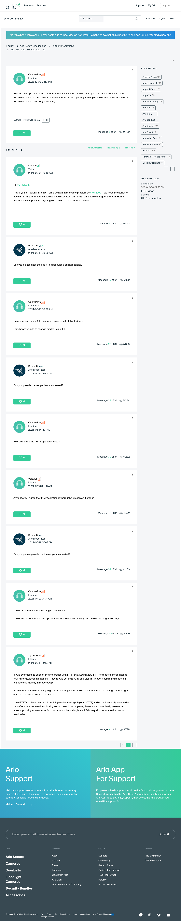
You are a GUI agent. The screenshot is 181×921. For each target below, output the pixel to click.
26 (109, 224)
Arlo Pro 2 (147, 114)
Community (104, 861)
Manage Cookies (47, 917)
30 (109, 457)
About (55, 856)
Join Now (150, 18)
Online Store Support (109, 870)
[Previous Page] (116, 745)
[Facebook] (141, 914)
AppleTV (147, 95)
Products (29, 6)
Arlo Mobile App (150, 102)
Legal (75, 914)
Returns (102, 880)
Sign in (162, 18)
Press (55, 865)
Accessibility (85, 914)
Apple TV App (149, 89)
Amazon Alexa (150, 77)
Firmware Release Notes (155, 157)
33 (110, 634)
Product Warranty (107, 885)
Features (147, 151)
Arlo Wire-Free (150, 138)
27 (110, 280)
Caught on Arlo (60, 875)
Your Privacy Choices (101, 914)
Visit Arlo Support (15, 804)
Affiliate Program (153, 861)
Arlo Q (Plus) (149, 120)
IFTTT (45, 120)
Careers (56, 861)
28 (109, 344)
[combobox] (122, 19)
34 (109, 729)
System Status (105, 865)
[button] (132, 70)
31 (110, 513)
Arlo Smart (148, 132)
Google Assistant (151, 163)
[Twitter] (159, 915)
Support (139, 6)
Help (172, 18)
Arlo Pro (146, 108)
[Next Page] (172, 169)
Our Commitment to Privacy (66, 885)
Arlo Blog (57, 880)
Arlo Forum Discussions (33, 46)
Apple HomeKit (150, 83)
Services (41, 6)
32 (109, 569)
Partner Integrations (63, 46)
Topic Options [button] (173, 61)
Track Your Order (107, 875)
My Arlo (152, 6)
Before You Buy (150, 145)
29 (109, 400)
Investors (56, 870)
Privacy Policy (46, 914)
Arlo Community (13, 18)
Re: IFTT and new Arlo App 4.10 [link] (28, 50)
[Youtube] (168, 915)
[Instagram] (149, 915)
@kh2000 (95, 192)
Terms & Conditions (62, 914)
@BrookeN (22, 184)
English (10, 46)
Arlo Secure (148, 126)
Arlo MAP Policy (153, 856)
